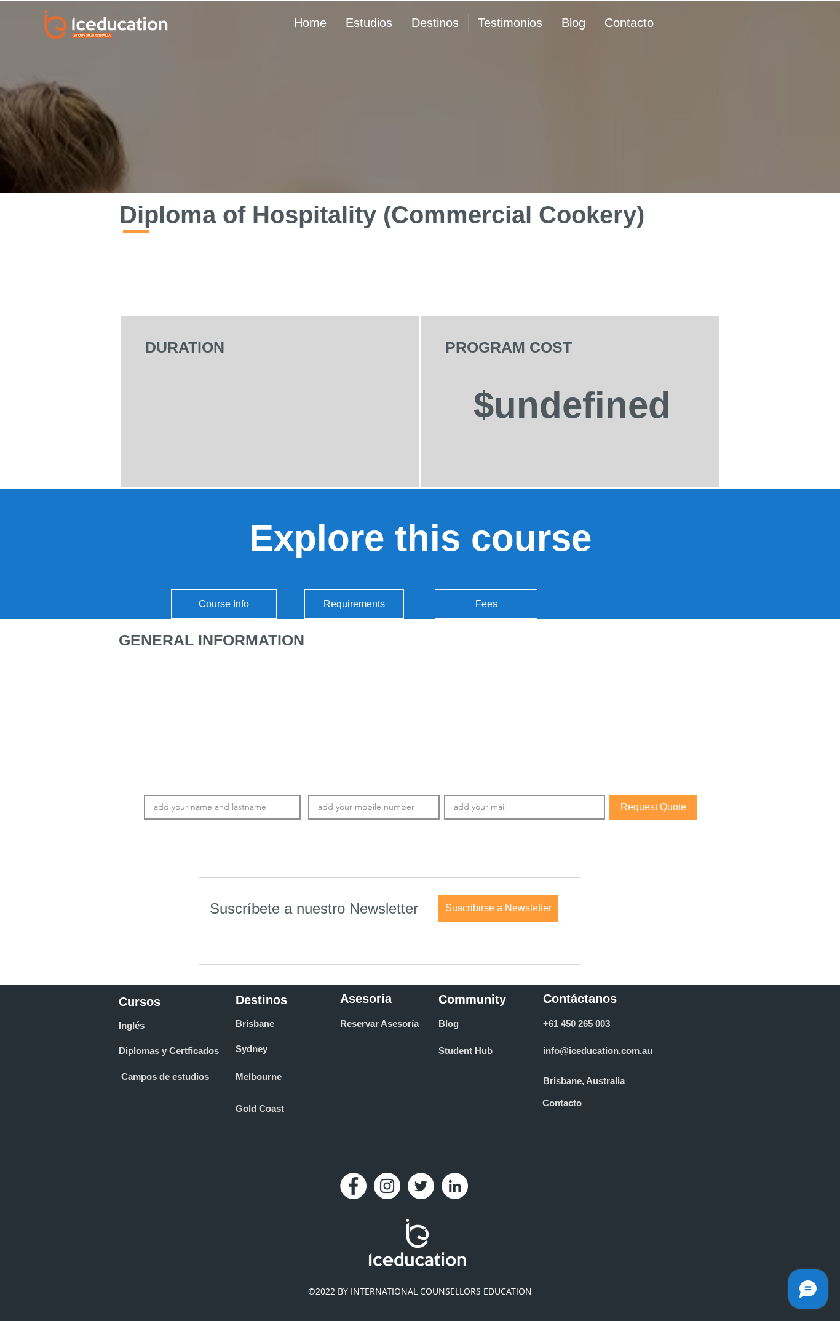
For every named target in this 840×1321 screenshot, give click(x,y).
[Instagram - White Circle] (387, 1186)
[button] (498, 908)
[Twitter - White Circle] (421, 1186)
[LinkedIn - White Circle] (455, 1186)
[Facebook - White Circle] (353, 1186)
